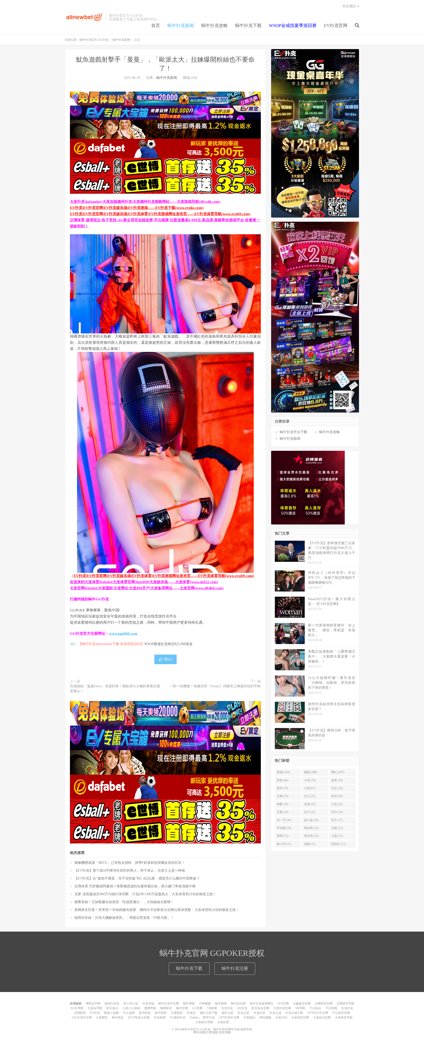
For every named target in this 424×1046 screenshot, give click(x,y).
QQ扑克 (242, 1008)
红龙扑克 (347, 1008)
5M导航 (300, 1008)
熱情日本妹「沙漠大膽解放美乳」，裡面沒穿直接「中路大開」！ (124, 918)
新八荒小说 (130, 1003)
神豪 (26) (282, 804)
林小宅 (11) (284, 844)
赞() (168, 659)
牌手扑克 (209, 1017)
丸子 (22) (310, 812)
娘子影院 (161, 1013)
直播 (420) (283, 772)
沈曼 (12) (337, 828)
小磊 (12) (337, 836)
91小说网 (129, 1013)
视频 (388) (310, 772)
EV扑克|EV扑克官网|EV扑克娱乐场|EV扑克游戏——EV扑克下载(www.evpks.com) (136, 208)
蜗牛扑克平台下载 (293, 432)
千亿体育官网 (341, 1013)
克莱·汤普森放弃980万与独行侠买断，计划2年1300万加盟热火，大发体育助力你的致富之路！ (145, 894)
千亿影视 (331, 1008)
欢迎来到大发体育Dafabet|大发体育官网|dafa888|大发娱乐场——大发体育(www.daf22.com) (144, 582)
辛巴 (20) (337, 812)
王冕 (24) (282, 812)
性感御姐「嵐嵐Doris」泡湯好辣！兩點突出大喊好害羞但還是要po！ (115, 688)
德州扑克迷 (112, 1003)
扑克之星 (243, 1013)
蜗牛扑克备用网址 (261, 1003)
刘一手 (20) (284, 820)
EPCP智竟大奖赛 (139, 1017)
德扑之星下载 (208, 1013)
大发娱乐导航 (204, 1022)
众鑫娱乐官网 (302, 1003)
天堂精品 (249, 1017)
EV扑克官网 (335, 25)
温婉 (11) (310, 844)
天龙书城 (148, 1003)
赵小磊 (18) (311, 820)
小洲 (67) (310, 788)
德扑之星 (227, 1013)
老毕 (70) (282, 788)
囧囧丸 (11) (338, 844)
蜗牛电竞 (118, 1017)
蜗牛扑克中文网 (168, 1003)
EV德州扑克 (178, 1017)
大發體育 (102, 1017)
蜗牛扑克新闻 (180, 25)
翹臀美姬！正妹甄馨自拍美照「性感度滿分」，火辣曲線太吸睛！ (124, 902)
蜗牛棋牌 (221, 1003)
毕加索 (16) (284, 828)
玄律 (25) (310, 804)
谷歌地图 (225, 1032)
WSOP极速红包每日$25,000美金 (168, 644)
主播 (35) (282, 796)
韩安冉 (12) (311, 836)
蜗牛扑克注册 (235, 968)
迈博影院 (80, 1013)
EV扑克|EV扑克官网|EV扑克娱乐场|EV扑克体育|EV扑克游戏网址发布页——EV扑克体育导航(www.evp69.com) (160, 214)
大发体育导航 (344, 1017)
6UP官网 (283, 1003)
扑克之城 (275, 1013)
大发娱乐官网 (322, 1017)
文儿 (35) (310, 796)
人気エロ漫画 (131, 1008)
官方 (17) (337, 820)
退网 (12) (282, 836)
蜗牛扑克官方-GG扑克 (84, 17)
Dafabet (194, 1017)
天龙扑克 (259, 1013)
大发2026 (281, 1017)
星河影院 (145, 1013)
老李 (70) (337, 780)
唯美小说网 (111, 1013)
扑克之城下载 (294, 1013)
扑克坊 (191, 1013)
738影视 (212, 1008)
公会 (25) (337, 804)
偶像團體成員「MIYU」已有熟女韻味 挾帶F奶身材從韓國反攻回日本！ (129, 863)
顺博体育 (166, 1008)
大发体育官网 (300, 1017)
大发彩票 (223, 1022)
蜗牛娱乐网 (238, 1003)
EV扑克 (95, 1013)
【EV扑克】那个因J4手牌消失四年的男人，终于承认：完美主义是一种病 (129, 870)
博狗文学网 (93, 1003)
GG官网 (197, 1008)
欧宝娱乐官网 (260, 1008)
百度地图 (212, 1032)
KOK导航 (77, 1008)
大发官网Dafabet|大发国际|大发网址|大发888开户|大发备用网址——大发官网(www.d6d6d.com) (147, 588)
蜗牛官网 (182, 1008)
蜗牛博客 (189, 1003)
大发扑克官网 (282, 1008)
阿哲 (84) (282, 780)
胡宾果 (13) (311, 828)
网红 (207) (337, 772)
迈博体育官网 (323, 1003)
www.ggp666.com (123, 633)
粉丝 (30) (337, 796)
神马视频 (265, 1017)
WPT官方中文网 (317, 1013)
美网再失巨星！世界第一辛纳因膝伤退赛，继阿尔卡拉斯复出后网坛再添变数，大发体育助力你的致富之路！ (156, 910)
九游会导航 (95, 1008)
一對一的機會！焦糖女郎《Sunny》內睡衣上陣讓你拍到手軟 (215, 686)
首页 (155, 25)
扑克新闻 (160, 1017)
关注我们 (349, 6)
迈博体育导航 (345, 1003)
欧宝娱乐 (112, 1008)
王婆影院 (177, 1013)
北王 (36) (337, 788)
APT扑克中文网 (229, 1017)
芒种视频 (205, 1003)
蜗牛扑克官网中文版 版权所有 (232, 1029)
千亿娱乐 (315, 1008)
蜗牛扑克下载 (248, 25)
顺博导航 (150, 1008)
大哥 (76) (310, 780)
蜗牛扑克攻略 (214, 25)
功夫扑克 (227, 1008)
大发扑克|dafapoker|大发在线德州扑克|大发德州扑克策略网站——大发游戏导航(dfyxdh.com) (145, 202)
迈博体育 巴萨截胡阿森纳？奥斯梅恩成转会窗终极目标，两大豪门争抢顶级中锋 (135, 886)
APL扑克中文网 (81, 1017)
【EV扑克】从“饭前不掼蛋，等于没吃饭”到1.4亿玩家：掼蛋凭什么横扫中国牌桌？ (137, 878)
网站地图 (199, 1032)
